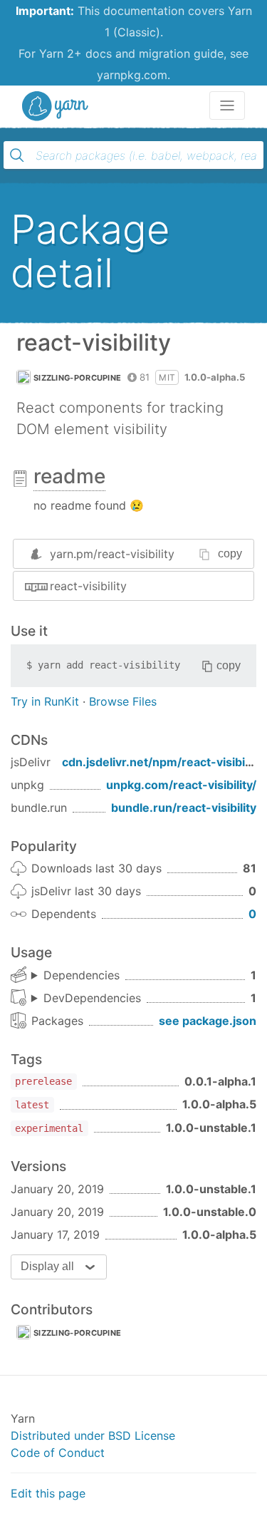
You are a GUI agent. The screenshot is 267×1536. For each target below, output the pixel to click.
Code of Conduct (58, 1452)
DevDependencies (92, 998)
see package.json (207, 1021)
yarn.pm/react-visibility (112, 554)
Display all (47, 1266)
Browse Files (123, 701)
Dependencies (81, 975)
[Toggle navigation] (227, 105)
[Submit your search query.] (17, 155)
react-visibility (88, 586)
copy (230, 553)
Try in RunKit (45, 701)
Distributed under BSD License (93, 1435)
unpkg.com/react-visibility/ (181, 785)
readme (69, 476)
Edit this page (48, 1493)
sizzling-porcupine (77, 378)
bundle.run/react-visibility (183, 807)
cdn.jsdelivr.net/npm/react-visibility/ (163, 762)
